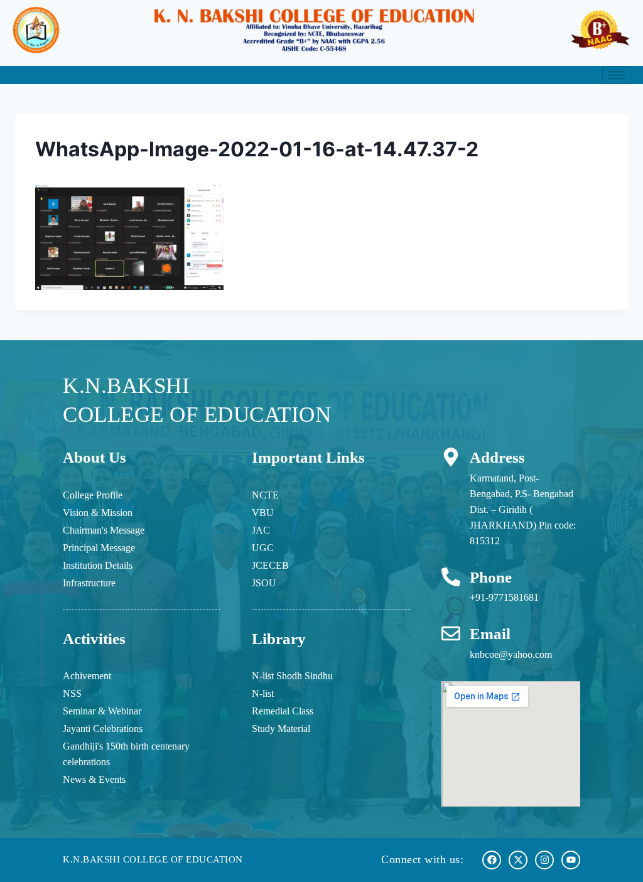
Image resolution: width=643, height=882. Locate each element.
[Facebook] (491, 860)
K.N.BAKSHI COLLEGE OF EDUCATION (153, 859)
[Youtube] (570, 860)
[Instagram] (544, 860)
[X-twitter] (518, 860)
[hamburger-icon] (616, 75)
